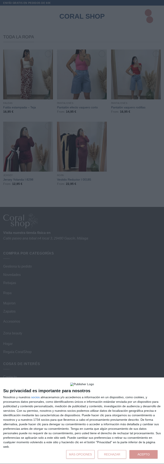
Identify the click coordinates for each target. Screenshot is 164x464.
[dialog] (82, 421)
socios (35, 397)
